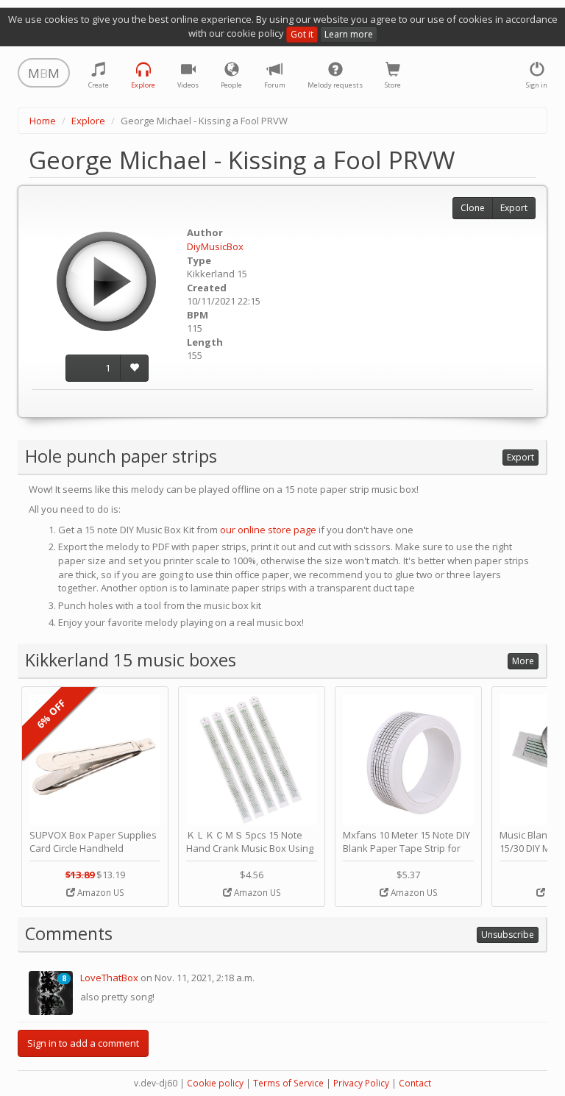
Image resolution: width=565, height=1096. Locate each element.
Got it (302, 34)
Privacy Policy (361, 1083)
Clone (473, 208)
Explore (88, 120)
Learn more (348, 34)
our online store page (268, 529)
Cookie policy (215, 1083)
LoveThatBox (109, 977)
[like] (134, 368)
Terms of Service (288, 1083)
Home (42, 120)
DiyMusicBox (215, 246)
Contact (415, 1083)
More (523, 661)
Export (513, 208)
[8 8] (51, 991)
